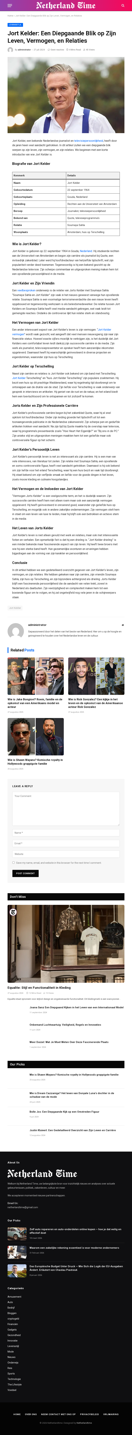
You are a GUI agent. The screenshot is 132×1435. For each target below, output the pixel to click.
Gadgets (12, 1329)
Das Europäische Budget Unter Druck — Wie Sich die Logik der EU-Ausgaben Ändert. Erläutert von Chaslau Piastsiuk (76, 1268)
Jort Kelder (19, 378)
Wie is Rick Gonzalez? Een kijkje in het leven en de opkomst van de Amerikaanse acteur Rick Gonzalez (95, 703)
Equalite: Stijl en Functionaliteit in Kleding (39, 988)
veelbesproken (26, 290)
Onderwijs (13, 1362)
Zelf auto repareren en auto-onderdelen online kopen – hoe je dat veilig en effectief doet (75, 1231)
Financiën (13, 1324)
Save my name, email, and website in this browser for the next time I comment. (59, 862)
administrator (24, 50)
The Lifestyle (15, 1384)
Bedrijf (11, 1307)
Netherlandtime (84, 1423)
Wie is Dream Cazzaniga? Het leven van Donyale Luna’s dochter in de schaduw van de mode (72, 1095)
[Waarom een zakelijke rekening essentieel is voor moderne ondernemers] (17, 1252)
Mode (11, 1351)
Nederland (86, 251)
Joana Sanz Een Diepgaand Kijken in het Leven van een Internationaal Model (77, 1007)
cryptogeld (13, 1318)
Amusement (14, 1296)
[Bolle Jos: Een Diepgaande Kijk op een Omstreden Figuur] (17, 1116)
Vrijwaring (111, 1414)
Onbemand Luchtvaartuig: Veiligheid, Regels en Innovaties (65, 1024)
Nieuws (11, 1357)
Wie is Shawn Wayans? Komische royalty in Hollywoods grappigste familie (35, 761)
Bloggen (12, 1313)
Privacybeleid (89, 1414)
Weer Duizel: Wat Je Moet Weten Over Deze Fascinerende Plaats (69, 1042)
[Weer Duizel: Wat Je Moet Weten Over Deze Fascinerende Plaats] (17, 1046)
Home (10, 16)
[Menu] (10, 5)
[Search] (122, 5)
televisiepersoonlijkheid (88, 140)
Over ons (31, 1414)
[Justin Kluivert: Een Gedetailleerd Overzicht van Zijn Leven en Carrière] (17, 1134)
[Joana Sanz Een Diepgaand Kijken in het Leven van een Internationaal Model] (17, 1011)
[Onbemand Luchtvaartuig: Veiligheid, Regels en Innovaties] (17, 1029)
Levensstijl (15, 25)
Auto (10, 1302)
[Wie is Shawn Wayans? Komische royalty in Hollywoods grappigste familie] (36, 736)
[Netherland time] (66, 5)
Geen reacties (57, 50)
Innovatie (13, 1340)
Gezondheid (14, 1335)
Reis (10, 1368)
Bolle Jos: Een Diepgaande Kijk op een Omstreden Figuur (64, 1111)
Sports (11, 1373)
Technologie (14, 1379)
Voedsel (12, 1390)
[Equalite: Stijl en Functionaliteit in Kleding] (66, 944)
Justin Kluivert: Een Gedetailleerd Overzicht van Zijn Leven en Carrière (73, 1130)
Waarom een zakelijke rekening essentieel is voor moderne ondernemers (74, 1247)
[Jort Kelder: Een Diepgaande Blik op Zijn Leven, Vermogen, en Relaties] (66, 95)
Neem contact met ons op (58, 1414)
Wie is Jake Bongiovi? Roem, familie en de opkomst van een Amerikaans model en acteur (35, 703)
